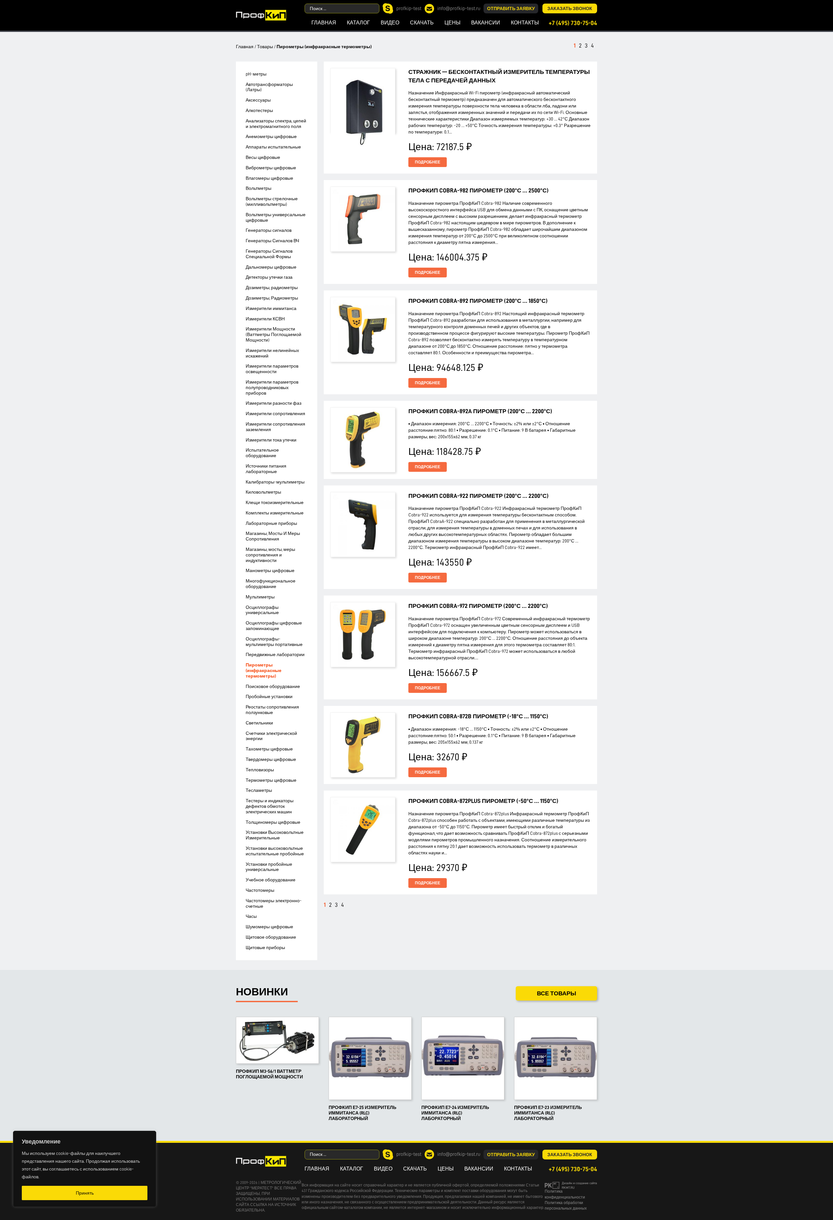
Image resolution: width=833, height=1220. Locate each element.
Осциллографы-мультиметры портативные (274, 642)
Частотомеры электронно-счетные (274, 903)
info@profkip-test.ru (458, 8)
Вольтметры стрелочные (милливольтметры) (272, 201)
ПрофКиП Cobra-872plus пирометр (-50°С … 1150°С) (483, 801)
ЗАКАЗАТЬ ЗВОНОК (569, 8)
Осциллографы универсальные (262, 610)
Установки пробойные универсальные (269, 867)
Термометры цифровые (271, 780)
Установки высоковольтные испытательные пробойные (275, 851)
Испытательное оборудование (262, 453)
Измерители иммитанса (271, 308)
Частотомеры (260, 890)
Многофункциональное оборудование (270, 584)
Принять (85, 1193)
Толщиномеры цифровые (273, 822)
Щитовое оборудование (271, 937)
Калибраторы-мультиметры (275, 482)
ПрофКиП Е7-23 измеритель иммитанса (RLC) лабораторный (548, 1113)
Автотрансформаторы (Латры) (269, 87)
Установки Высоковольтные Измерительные (275, 835)
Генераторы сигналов (269, 230)
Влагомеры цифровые (269, 178)
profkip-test (408, 8)
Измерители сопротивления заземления (275, 427)
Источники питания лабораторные (266, 469)
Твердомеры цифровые (271, 759)
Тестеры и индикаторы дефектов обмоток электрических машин (270, 806)
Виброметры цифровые (271, 167)
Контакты (525, 22)
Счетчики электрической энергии (271, 736)
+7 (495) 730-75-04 (573, 23)
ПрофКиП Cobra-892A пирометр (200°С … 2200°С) (480, 411)
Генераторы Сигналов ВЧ (272, 240)
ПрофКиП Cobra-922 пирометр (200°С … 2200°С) (478, 496)
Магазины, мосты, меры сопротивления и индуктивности (270, 555)
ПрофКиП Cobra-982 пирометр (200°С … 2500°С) (478, 190)
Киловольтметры (263, 492)
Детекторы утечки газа (269, 277)
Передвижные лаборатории (275, 654)
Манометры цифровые (270, 570)
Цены (452, 22)
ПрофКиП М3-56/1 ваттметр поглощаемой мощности (269, 1074)
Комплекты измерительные (275, 513)
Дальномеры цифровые (271, 267)
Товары (265, 46)
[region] (84, 1169)
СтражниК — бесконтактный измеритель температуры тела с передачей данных (499, 76)
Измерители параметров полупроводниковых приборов (272, 387)
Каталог (358, 22)
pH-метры (256, 74)
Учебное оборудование (270, 879)
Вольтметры (258, 188)
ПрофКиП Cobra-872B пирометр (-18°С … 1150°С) (478, 716)
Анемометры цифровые (271, 136)
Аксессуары (258, 100)
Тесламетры (259, 790)
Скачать (422, 22)
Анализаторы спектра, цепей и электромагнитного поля (276, 124)
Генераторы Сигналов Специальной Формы (269, 254)
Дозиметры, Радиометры (272, 298)
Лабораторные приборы (271, 523)
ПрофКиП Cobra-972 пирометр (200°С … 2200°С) (478, 606)
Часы (251, 916)
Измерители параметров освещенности (272, 369)
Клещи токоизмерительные (275, 502)
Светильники (259, 723)
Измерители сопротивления (275, 413)
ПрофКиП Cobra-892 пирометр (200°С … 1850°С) (478, 301)
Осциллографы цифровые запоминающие (274, 626)
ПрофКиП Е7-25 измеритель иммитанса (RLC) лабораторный (362, 1113)
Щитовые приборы (265, 947)
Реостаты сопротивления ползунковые (272, 710)
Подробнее (427, 162)
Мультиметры (260, 597)
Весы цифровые (263, 157)
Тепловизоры (260, 769)
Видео (390, 22)
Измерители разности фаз (273, 403)
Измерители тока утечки (271, 440)
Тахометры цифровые (269, 749)
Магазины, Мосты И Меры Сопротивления (273, 536)
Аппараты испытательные (273, 147)
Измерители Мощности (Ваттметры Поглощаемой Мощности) (273, 334)
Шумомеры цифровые (269, 926)
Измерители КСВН (265, 318)
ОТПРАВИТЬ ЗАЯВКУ (511, 8)
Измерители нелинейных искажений (272, 353)
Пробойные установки (269, 696)
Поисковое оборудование (273, 686)
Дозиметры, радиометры (272, 287)
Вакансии (485, 22)
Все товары (556, 993)
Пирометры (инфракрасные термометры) (263, 670)
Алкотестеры (259, 110)
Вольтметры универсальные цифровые (276, 217)
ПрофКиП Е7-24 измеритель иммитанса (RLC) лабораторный (455, 1113)
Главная (323, 22)
